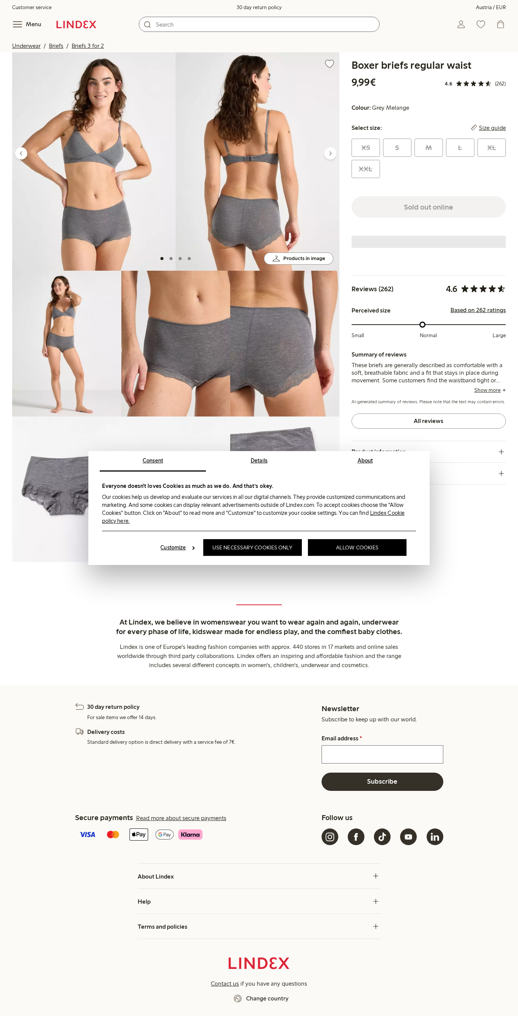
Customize (173, 547)
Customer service (32, 7)
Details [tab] (259, 460)
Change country (267, 998)
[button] (94, 161)
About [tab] (365, 460)
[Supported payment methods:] (197, 835)
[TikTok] (382, 836)
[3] (180, 258)
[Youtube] (408, 836)
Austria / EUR (491, 7)
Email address (342, 738)
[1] (161, 258)
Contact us (225, 983)
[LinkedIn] (435, 836)
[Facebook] (356, 836)
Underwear (26, 45)
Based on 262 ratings (478, 310)
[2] (171, 258)
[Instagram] (330, 836)
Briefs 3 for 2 (88, 45)
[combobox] (259, 24)
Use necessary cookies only (252, 547)
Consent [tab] (153, 460)
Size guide (492, 128)
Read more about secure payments (181, 818)
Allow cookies (357, 547)
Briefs (56, 45)
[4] (189, 258)
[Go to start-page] (76, 24)
